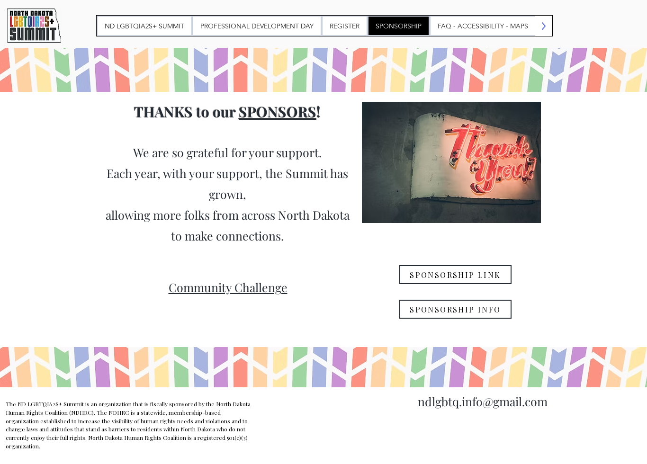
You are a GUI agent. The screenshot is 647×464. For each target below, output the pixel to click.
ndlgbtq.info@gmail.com (483, 401)
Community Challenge (228, 287)
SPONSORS (277, 111)
